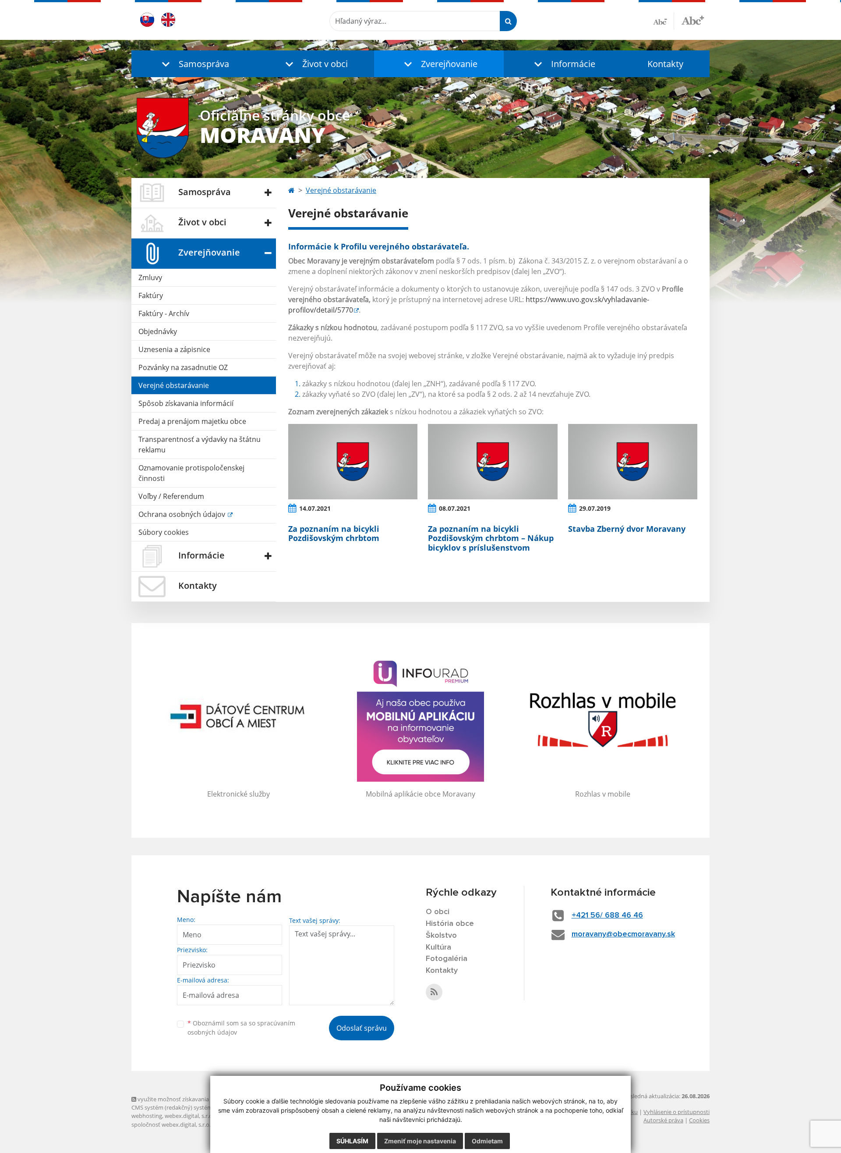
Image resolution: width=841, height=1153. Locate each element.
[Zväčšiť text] (692, 20)
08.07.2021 (454, 508)
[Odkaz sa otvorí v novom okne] (434, 992)
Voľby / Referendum (171, 496)
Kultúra (438, 947)
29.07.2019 (595, 508)
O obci (437, 912)
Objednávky (157, 331)
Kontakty (665, 64)
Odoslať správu (361, 1028)
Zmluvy (150, 277)
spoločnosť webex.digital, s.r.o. (171, 1124)
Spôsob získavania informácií (185, 403)
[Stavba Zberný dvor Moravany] (632, 461)
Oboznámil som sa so (241, 1027)
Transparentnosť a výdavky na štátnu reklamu (199, 444)
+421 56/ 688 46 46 (607, 915)
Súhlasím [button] (352, 1141)
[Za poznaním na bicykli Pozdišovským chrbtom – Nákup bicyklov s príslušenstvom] (492, 461)
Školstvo (441, 935)
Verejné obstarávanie (173, 385)
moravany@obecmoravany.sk (623, 934)
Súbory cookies (163, 532)
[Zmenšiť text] (663, 21)
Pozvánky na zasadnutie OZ (183, 367)
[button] (193, 63)
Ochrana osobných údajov (182, 514)
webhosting (146, 1116)
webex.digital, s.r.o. (189, 1116)
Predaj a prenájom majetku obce (192, 421)
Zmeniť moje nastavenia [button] (420, 1141)
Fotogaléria (446, 959)
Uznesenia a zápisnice (174, 349)
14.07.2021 (315, 508)
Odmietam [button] (487, 1141)
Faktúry (150, 295)
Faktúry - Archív (163, 313)
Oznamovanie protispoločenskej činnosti (191, 473)
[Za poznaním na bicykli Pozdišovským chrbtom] (352, 461)
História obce (450, 924)
